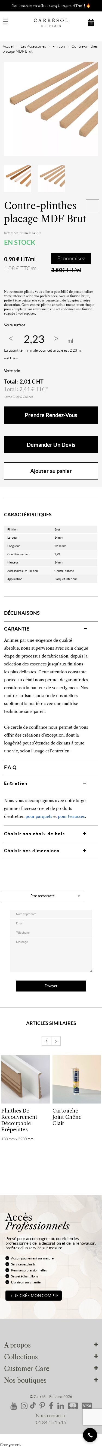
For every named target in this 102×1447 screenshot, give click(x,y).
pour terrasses (71, 816)
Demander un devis (51, 445)
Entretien (15, 783)
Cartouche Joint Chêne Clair (67, 1117)
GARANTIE (16, 629)
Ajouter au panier (51, 471)
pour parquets (39, 816)
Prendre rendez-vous (51, 415)
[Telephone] (90, 1435)
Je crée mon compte (36, 1295)
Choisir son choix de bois (34, 833)
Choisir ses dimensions (32, 850)
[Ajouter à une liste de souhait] (92, 206)
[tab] (51, 628)
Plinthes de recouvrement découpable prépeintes (19, 1120)
